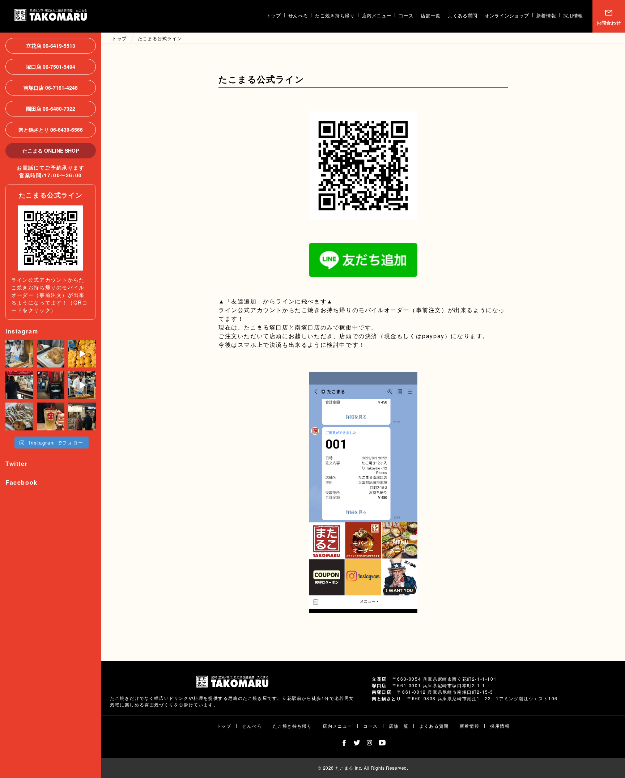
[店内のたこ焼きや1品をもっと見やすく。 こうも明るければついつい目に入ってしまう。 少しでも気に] (82, 416)
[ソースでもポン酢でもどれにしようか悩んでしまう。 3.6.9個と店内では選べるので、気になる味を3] (51, 354)
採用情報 (573, 15)
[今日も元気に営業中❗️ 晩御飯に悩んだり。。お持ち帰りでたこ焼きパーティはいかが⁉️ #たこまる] (19, 354)
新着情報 (546, 15)
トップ (273, 15)
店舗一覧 (431, 15)
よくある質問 (462, 15)
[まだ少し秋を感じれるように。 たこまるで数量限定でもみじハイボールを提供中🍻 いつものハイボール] (51, 416)
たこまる (50, 15)
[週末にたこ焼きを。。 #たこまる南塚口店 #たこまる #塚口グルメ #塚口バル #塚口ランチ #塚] (82, 354)
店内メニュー (377, 15)
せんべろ (298, 15)
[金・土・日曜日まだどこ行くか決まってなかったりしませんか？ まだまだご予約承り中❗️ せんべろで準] (19, 385)
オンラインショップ (507, 15)
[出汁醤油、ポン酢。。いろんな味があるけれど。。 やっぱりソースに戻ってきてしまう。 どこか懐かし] (19, 416)
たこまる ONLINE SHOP (50, 150)
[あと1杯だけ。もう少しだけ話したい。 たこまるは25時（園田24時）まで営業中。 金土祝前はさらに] (51, 385)
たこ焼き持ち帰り (334, 15)
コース (406, 15)
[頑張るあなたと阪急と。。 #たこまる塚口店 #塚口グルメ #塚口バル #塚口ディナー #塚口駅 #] (82, 385)
